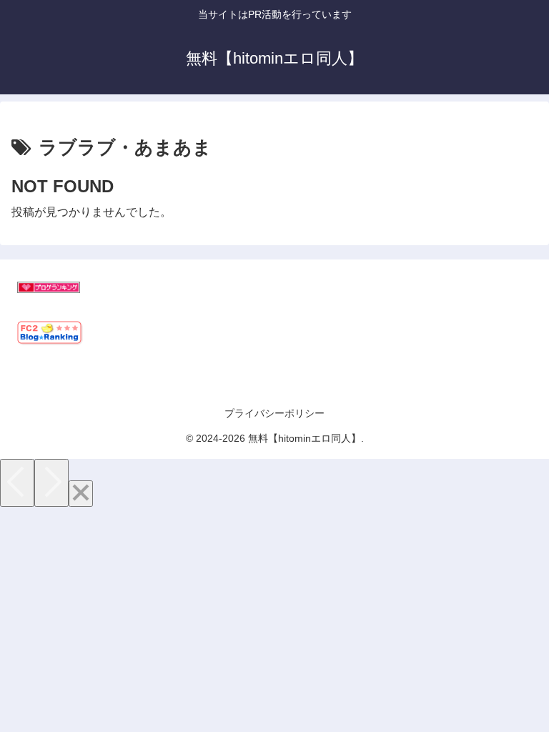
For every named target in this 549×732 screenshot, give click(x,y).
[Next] (51, 483)
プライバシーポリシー (274, 413)
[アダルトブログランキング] (48, 289)
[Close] (81, 493)
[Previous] (17, 483)
